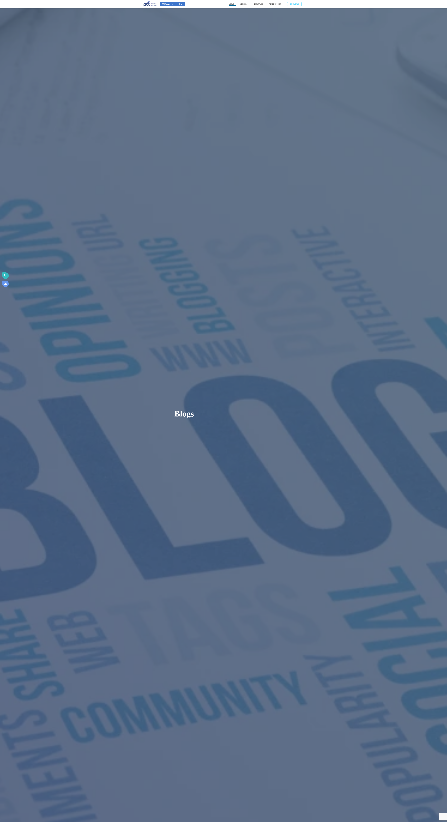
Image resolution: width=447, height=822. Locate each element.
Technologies (275, 4)
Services (244, 4)
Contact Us (294, 4)
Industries (258, 4)
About (231, 4)
